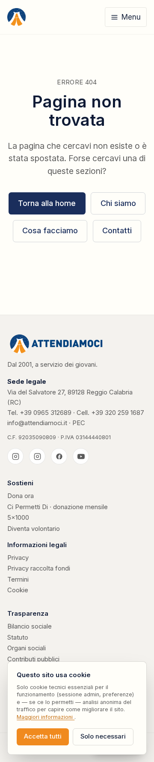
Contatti (117, 230)
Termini (18, 579)
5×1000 (18, 518)
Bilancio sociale (29, 626)
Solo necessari (103, 736)
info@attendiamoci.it (37, 423)
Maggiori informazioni (45, 717)
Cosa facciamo (50, 230)
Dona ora (20, 496)
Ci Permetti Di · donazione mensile (57, 507)
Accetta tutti (43, 736)
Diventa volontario (33, 529)
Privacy (18, 558)
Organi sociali (26, 648)
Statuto (17, 637)
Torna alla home (47, 203)
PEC (78, 423)
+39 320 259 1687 (117, 413)
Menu (131, 17)
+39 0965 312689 (45, 413)
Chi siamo (118, 203)
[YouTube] (81, 456)
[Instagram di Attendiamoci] (15, 456)
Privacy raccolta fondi (38, 568)
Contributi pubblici (33, 659)
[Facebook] (59, 456)
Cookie (17, 590)
